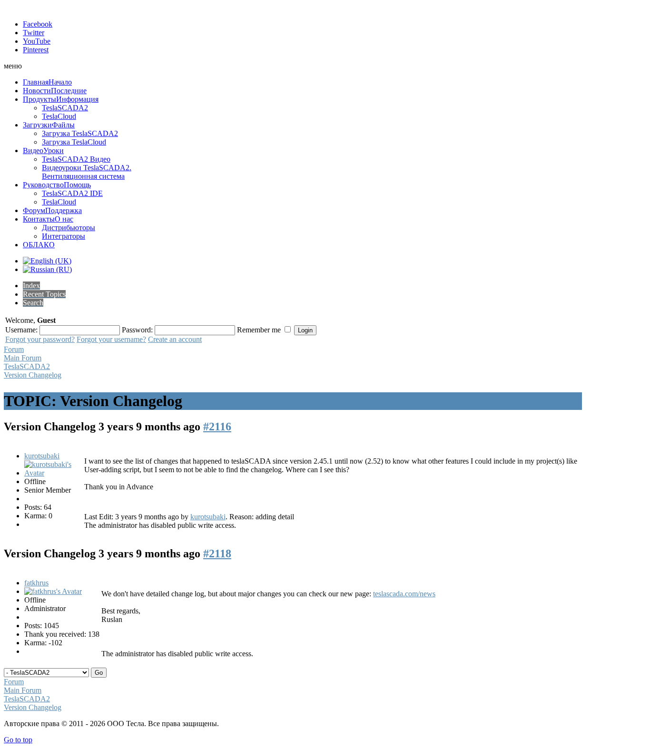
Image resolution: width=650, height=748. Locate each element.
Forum (14, 349)
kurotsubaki (41, 456)
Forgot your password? (40, 339)
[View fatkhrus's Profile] (53, 591)
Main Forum (22, 358)
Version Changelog (32, 375)
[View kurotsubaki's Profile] (53, 473)
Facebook (37, 24)
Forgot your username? (111, 339)
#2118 (217, 553)
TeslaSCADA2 (27, 366)
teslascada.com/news (404, 594)
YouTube (36, 41)
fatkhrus (36, 583)
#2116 (217, 426)
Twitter (33, 33)
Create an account (175, 339)
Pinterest (36, 50)
